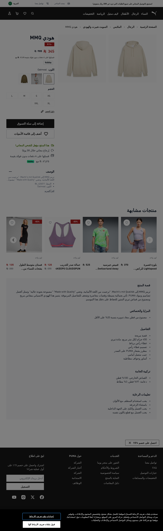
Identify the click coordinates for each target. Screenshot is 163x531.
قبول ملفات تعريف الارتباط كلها (41, 524)
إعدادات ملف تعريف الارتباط (41, 516)
